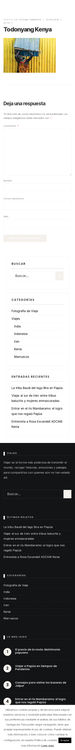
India (17, 326)
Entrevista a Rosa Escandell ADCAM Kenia (31, 557)
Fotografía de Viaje (25, 311)
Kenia (18, 349)
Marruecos (21, 357)
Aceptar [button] (65, 740)
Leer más (48, 745)
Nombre (7, 180)
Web (5, 216)
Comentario (11, 125)
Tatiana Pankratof (30, 19)
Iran (16, 341)
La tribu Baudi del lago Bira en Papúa (37, 388)
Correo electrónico (13, 198)
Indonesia (21, 334)
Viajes (16, 318)
